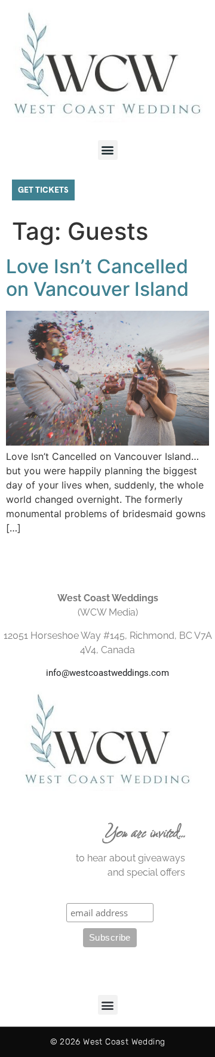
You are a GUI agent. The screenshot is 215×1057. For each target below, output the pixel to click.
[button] (108, 150)
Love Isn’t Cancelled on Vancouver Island (97, 278)
